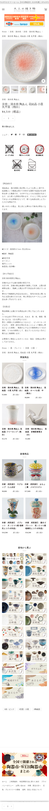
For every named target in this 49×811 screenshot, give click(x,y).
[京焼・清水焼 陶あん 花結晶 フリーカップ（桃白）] (13, 414)
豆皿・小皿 (30, 348)
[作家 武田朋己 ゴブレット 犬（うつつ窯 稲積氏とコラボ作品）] (13, 508)
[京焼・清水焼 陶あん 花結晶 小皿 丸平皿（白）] (13, 373)
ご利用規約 (13, 782)
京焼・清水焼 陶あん (32, 32)
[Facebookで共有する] (16, 134)
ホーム (4, 782)
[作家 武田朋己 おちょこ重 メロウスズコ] (35, 470)
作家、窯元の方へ (34, 786)
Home (4, 32)
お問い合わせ (21, 786)
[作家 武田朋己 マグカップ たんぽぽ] (13, 470)
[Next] (43, 89)
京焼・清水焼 (15, 32)
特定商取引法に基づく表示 (29, 782)
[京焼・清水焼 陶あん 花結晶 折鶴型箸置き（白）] (36, 414)
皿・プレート (16, 348)
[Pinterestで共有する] (19, 134)
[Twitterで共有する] (12, 134)
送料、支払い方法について (32, 790)
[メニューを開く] (6, 9)
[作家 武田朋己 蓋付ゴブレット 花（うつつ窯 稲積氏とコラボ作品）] (36, 508)
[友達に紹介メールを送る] (24, 134)
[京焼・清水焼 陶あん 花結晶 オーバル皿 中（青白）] (35, 373)
